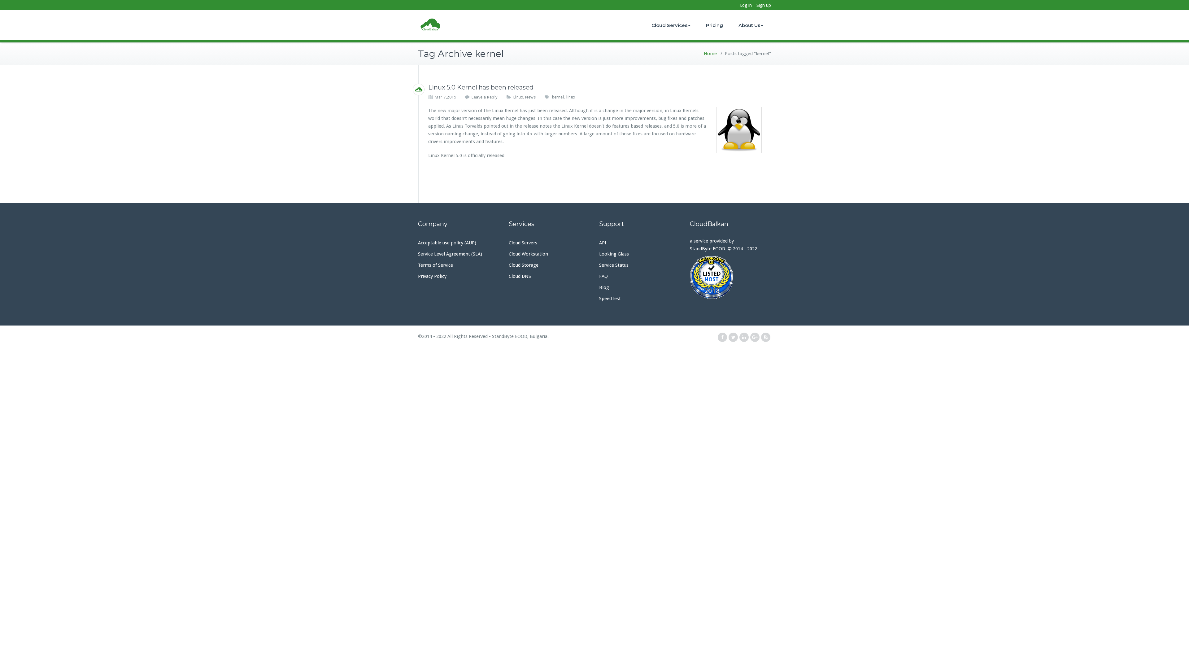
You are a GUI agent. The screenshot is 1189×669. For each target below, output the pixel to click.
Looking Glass (614, 254)
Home (710, 53)
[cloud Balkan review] (730, 277)
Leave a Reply (485, 97)
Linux (518, 97)
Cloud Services (669, 25)
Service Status (614, 265)
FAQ (603, 276)
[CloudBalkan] (419, 89)
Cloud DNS (520, 276)
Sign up (763, 5)
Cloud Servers (523, 243)
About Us (749, 25)
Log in (746, 5)
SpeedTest (610, 298)
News (530, 97)
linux (571, 97)
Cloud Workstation (528, 254)
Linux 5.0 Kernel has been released (481, 87)
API (602, 243)
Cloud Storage (523, 265)
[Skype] (765, 337)
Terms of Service (435, 265)
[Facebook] (722, 337)
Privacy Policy (432, 276)
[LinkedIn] (744, 337)
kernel (558, 97)
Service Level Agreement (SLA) (450, 254)
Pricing (714, 25)
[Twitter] (733, 337)
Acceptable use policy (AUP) (447, 243)
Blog (604, 287)
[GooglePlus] (755, 337)
